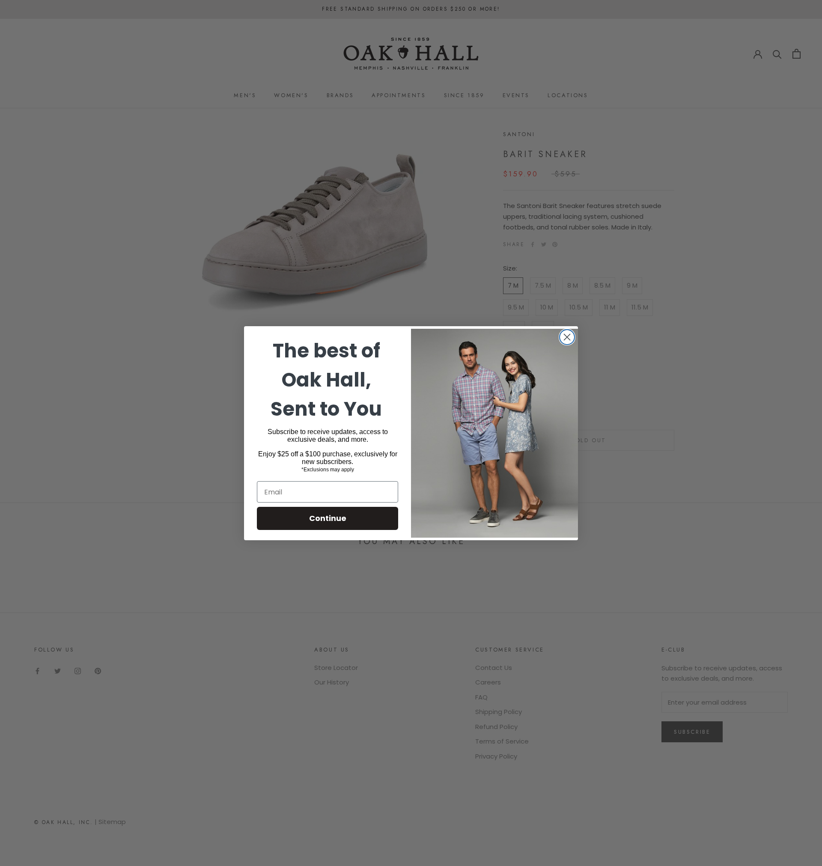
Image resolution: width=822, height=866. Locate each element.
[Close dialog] (567, 337)
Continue (327, 518)
